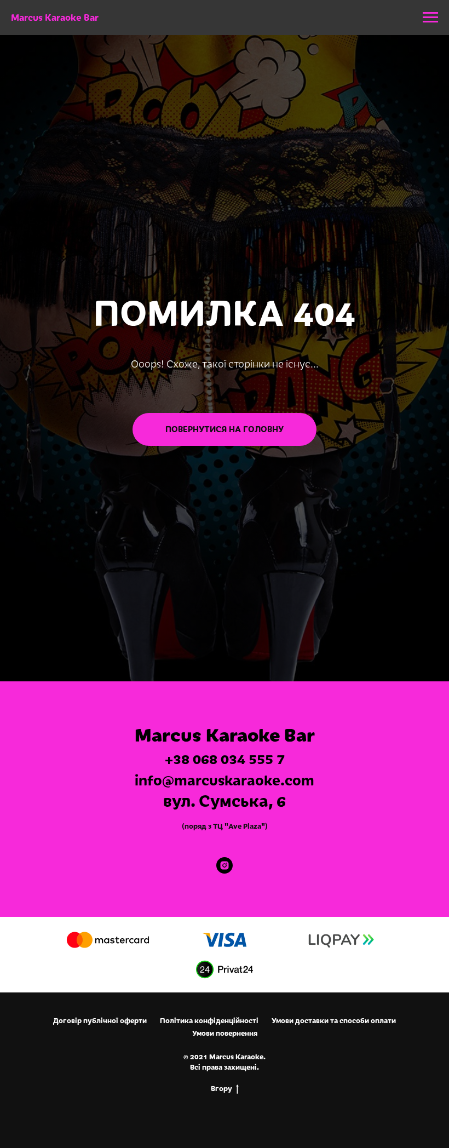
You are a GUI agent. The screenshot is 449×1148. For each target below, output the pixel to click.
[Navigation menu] (430, 17)
